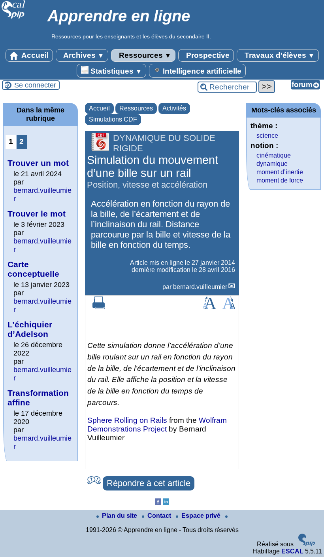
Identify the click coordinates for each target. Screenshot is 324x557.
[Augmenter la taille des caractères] (209, 307)
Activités (174, 108)
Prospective (207, 55)
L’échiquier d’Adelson (30, 329)
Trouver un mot (38, 162)
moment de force (279, 180)
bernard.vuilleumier (200, 286)
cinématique (273, 155)
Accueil (34, 55)
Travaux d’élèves (279, 55)
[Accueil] (13, 17)
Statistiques (115, 71)
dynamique (272, 163)
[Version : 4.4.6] (306, 544)
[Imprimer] (98, 307)
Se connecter (35, 85)
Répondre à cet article (148, 483)
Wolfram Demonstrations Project (157, 424)
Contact (160, 515)
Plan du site (120, 515)
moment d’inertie (279, 172)
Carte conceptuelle (33, 269)
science (267, 135)
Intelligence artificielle (201, 71)
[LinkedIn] (166, 502)
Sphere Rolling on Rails (127, 420)
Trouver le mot (37, 213)
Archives (83, 55)
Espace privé (201, 515)
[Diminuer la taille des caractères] (228, 307)
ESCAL (292, 551)
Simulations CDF (113, 119)
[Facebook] (158, 502)
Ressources (144, 55)
